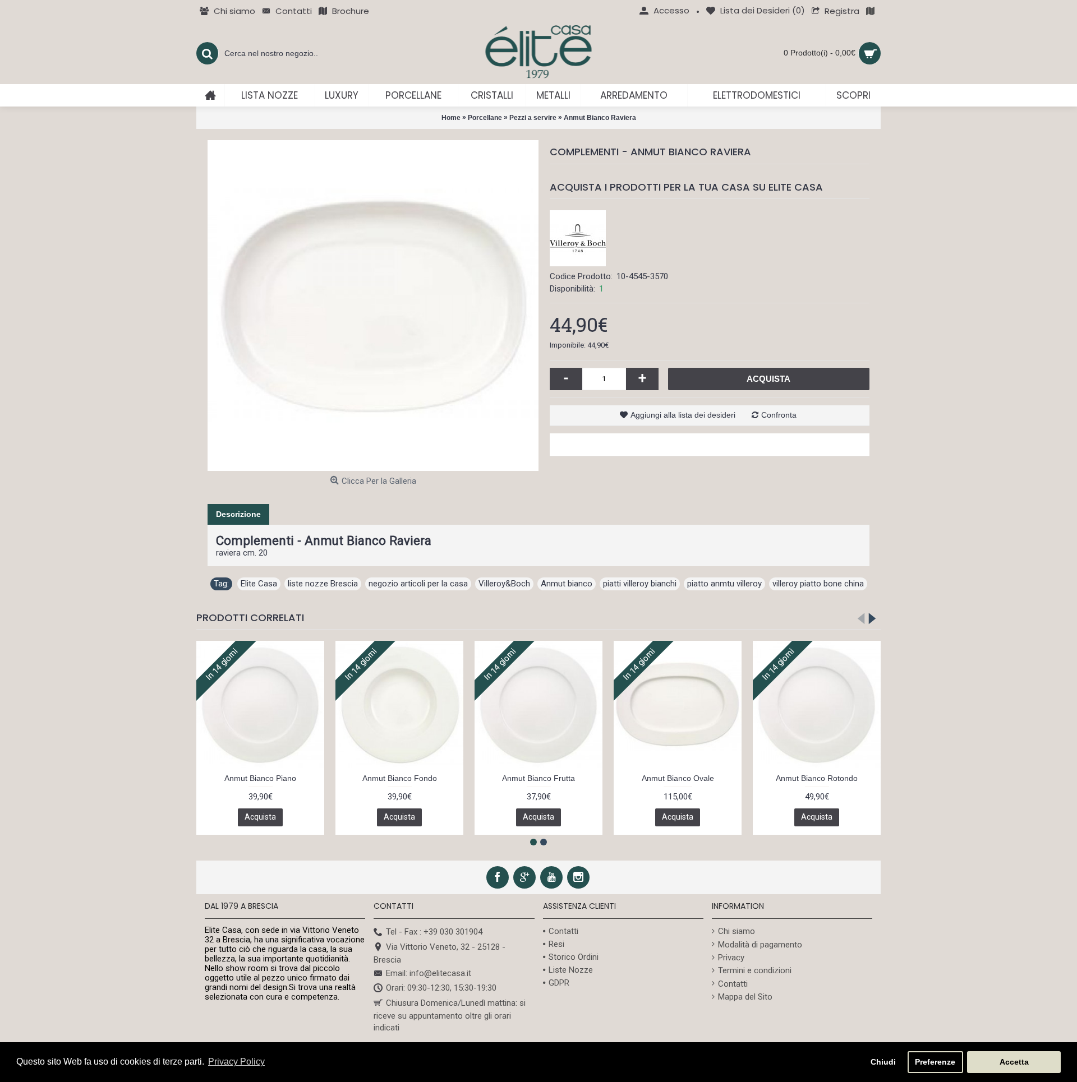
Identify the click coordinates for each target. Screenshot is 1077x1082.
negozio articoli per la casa (418, 584)
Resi (556, 944)
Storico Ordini (574, 957)
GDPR (559, 983)
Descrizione (238, 514)
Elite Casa (259, 584)
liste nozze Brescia (323, 584)
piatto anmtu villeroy (724, 584)
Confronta (779, 414)
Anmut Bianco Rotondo (817, 778)
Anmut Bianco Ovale (678, 778)
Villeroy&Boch (504, 584)
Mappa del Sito (745, 997)
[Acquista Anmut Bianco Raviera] (373, 305)
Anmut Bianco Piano (260, 778)
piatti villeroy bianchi (639, 584)
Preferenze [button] (935, 1061)
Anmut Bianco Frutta (538, 778)
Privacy (731, 957)
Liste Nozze (571, 970)
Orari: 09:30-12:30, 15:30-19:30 (441, 988)
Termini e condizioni (754, 970)
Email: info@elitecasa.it (428, 973)
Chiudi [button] (883, 1061)
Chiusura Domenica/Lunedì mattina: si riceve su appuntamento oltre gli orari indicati (450, 1015)
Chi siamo (736, 931)
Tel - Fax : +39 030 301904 (434, 932)
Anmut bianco (566, 584)
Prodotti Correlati (250, 618)
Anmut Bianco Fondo (399, 778)
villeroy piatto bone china (818, 584)
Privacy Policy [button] (236, 1061)
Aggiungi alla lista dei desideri (682, 414)
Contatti (563, 931)
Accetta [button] (1014, 1061)
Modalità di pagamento (760, 945)
